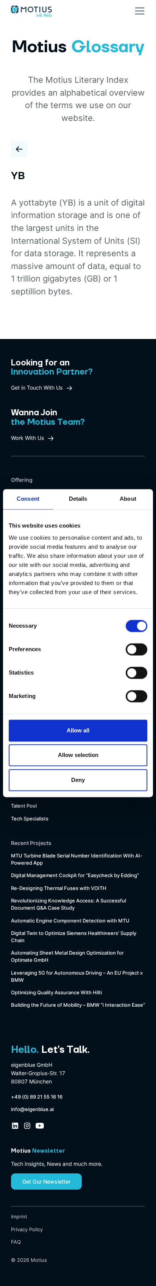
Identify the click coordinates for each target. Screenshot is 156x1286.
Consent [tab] (28, 499)
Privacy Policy (27, 1229)
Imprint (19, 1216)
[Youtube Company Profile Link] (40, 1126)
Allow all (78, 730)
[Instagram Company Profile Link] (27, 1126)
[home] (31, 8)
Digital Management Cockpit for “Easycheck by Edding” (75, 875)
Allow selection (78, 755)
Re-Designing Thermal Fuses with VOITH (58, 888)
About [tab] (128, 499)
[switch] (136, 649)
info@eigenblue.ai (32, 1109)
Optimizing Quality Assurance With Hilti (56, 992)
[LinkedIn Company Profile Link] (15, 1126)
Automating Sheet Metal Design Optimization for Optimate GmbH (67, 956)
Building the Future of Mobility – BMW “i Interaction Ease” (78, 1005)
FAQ (16, 1242)
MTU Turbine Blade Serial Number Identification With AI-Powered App (76, 859)
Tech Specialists (29, 819)
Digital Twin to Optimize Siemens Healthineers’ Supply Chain (73, 936)
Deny (78, 780)
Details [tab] (78, 499)
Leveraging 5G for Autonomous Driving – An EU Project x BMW (77, 976)
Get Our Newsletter (46, 1181)
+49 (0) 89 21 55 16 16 (36, 1097)
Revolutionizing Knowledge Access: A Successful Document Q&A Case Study (68, 904)
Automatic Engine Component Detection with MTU (70, 921)
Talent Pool (24, 806)
